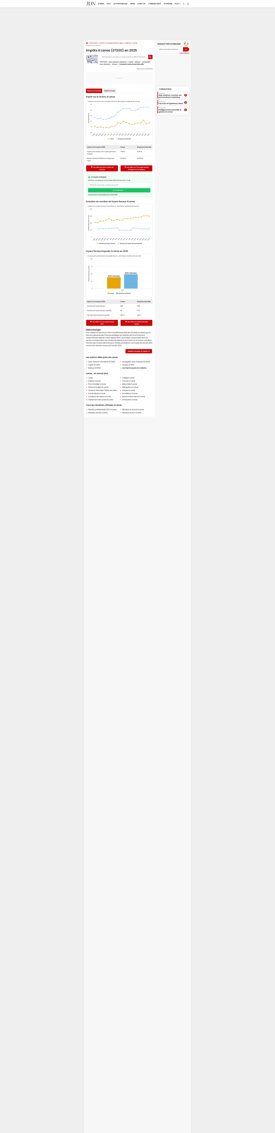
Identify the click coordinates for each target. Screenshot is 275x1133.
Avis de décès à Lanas (96, 393)
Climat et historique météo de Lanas (102, 390)
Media (132, 4)
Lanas (135, 43)
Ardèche (128, 43)
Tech (108, 4)
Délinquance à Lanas (130, 387)
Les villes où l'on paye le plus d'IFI (103, 323)
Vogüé (130, 62)
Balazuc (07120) (94, 368)
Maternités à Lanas (129, 384)
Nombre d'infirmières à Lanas (133, 396)
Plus (177, 4)
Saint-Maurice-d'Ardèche (118, 62)
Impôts (102, 43)
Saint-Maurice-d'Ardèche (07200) (101, 362)
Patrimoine (94, 43)
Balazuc (137, 62)
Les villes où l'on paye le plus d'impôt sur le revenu (138, 168)
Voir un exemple (184, 53)
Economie (168, 4)
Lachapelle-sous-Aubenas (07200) (136, 362)
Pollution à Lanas (128, 390)
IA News (101, 4)
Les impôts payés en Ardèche (134, 368)
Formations (165, 89)
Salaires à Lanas (94, 381)
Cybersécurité (154, 4)
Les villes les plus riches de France (103, 168)
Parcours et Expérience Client (170, 102)
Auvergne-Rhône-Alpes (115, 43)
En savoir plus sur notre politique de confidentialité (102, 194)
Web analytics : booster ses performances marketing (169, 95)
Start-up (141, 4)
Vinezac (115, 64)
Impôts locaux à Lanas (138, 351)
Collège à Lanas (128, 378)
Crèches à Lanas (128, 381)
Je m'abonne (118, 190)
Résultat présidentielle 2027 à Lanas (102, 409)
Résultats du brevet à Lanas (133, 409)
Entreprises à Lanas (129, 399)
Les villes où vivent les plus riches (137, 323)
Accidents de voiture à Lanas (99, 396)
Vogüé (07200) (94, 365)
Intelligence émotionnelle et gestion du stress (169, 110)
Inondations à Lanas (130, 393)
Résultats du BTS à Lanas (131, 412)
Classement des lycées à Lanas (100, 399)
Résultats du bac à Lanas (98, 412)
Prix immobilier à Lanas (97, 384)
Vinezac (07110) (128, 365)
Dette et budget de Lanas (98, 387)
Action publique (120, 4)
